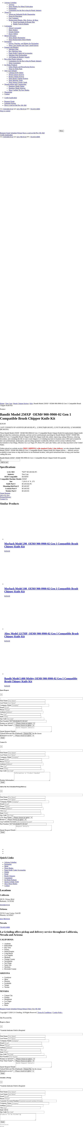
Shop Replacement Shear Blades (20, 40)
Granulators (8, 878)
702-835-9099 (35, 109)
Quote (9, 101)
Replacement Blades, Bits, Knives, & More (23, 20)
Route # (2, 819)
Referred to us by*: (6, 735)
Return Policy (27, 1009)
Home (2, 403)
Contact (7, 94)
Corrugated (8, 26)
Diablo (6, 872)
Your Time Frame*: (6, 725)
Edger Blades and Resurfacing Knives (22, 67)
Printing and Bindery (11, 47)
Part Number (4, 721)
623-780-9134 (21, 109)
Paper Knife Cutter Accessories (15, 870)
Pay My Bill (15, 105)
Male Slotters (13, 30)
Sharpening (12, 8)
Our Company (13, 18)
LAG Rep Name (5, 817)
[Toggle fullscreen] (3, 1124)
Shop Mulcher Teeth (16, 80)
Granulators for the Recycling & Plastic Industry (25, 10)
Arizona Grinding (10, 3)
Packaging (7, 41)
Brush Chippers (9, 876)
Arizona (11, 5)
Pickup (10, 103)
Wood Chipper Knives (16, 75)
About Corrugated (15, 28)
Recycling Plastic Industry (13, 59)
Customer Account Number (9, 1101)
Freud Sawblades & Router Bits (24, 22)
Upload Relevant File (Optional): (11, 733)
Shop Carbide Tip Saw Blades (19, 90)
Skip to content (5, 111)
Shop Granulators (15, 63)
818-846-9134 (8, 109)
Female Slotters (14, 32)
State (1, 716)
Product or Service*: (7, 723)
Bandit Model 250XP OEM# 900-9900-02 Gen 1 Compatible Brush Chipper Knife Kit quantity (33, 458)
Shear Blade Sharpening (17, 38)
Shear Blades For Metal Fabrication (21, 6)
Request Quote (5, 1009)
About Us (7, 12)
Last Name (3, 703)
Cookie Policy (57, 1012)
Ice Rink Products (10, 880)
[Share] (5, 1124)
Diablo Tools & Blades (21, 24)
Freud (6, 874)
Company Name (5, 705)
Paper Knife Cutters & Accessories (20, 53)
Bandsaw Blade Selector (17, 88)
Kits (31, 403)
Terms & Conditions (44, 1012)
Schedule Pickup (16, 1009)
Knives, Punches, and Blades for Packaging (23, 43)
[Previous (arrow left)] (1, 1126)
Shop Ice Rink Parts (15, 69)
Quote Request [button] (5, 493)
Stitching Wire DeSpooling (18, 55)
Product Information (7, 780)
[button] (41, 496)
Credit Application (10, 98)
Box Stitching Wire (15, 51)
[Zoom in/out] (1, 1124)
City (1, 714)
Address (3, 712)
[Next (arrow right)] (3, 1126)
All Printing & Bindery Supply (19, 57)
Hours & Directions (15, 16)
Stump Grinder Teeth (11, 882)
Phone (2, 710)
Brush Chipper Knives (16, 76)
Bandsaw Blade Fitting (16, 86)
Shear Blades (8, 868)
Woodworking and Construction (15, 84)
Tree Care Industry (10, 71)
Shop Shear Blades (10, 884)
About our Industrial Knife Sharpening (22, 14)
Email (2, 707)
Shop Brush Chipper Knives (18, 78)
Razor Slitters (13, 34)
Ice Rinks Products (10, 65)
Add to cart (4, 462)
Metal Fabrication (10, 36)
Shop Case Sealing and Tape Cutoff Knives (23, 45)
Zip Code (3, 719)
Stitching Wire (13, 49)
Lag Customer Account (8, 822)
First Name (4, 701)
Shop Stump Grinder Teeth (18, 82)
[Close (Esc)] (7, 1124)
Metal (6, 866)
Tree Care (8, 403)
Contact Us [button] (4, 499)
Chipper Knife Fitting (16, 73)
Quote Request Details (7, 731)
